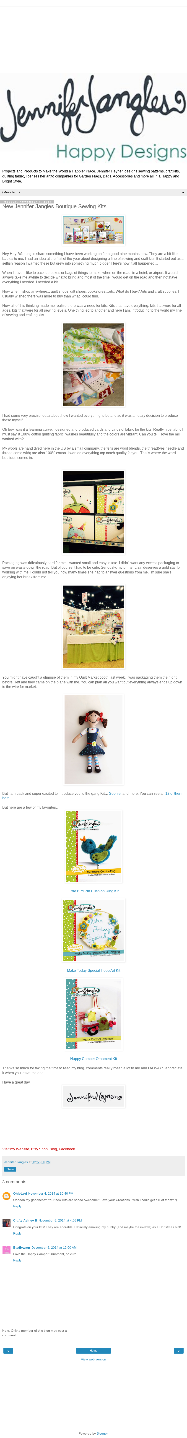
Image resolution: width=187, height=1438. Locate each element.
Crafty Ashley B (25, 1220)
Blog (53, 1149)
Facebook (67, 1149)
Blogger (102, 1433)
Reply (17, 1206)
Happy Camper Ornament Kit (93, 1059)
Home (93, 1350)
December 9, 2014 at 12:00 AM (54, 1247)
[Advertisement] (93, 39)
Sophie (115, 793)
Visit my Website (15, 1149)
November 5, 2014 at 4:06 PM (60, 1220)
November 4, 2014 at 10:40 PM (50, 1193)
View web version (93, 1359)
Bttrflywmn (21, 1247)
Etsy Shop (39, 1149)
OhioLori (20, 1193)
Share (10, 1169)
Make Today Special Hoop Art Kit (93, 970)
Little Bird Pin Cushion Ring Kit (93, 891)
